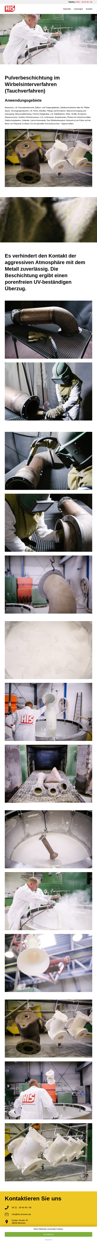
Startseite (67, 9)
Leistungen (78, 9)
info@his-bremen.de (21, 1214)
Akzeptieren (48, 1234)
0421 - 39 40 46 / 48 (84, 2)
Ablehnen (48, 1240)
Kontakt (89, 9)
